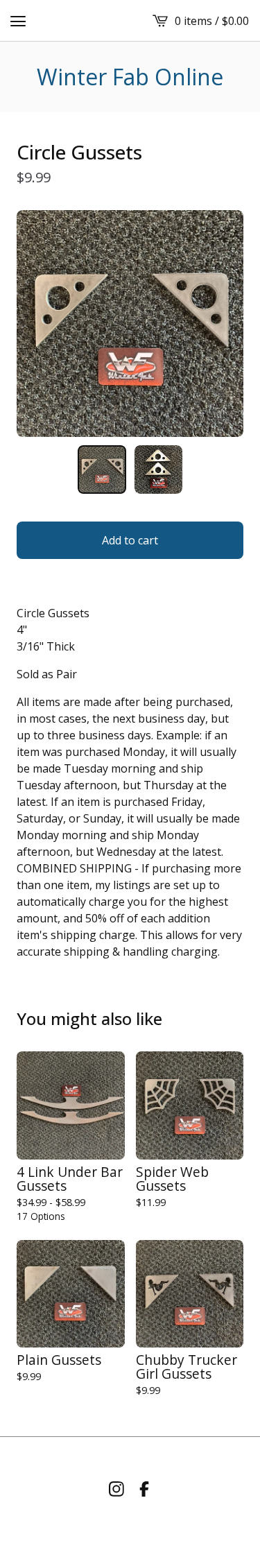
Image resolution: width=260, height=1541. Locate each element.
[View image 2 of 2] (159, 469)
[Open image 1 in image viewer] (130, 323)
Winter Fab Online (130, 77)
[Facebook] (144, 1489)
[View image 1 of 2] (102, 469)
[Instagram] (116, 1489)
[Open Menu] (18, 21)
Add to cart (130, 540)
